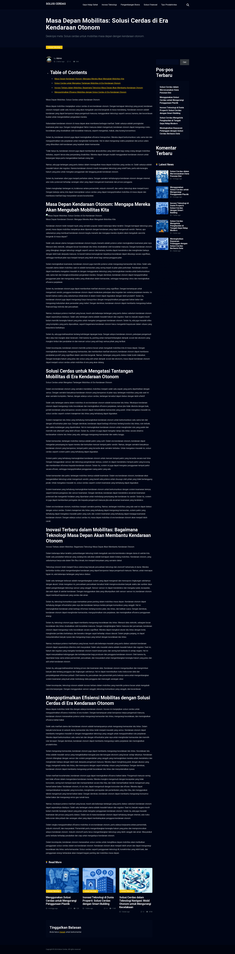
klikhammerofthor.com (165, 287)
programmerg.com (164, 276)
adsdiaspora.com (180, 281)
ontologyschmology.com (166, 304)
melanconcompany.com (166, 264)
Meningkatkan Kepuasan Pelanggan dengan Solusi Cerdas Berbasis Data (171, 131)
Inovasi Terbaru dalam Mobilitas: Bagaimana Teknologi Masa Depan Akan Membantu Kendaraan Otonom (98, 88)
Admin (59, 58)
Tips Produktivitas (169, 5)
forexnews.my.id (181, 278)
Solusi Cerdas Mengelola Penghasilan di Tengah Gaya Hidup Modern (171, 121)
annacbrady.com (174, 284)
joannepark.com (162, 259)
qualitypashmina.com (165, 278)
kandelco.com (176, 259)
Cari (157, 58)
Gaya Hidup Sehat (90, 5)
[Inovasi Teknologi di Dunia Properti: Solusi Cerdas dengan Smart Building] (99, 880)
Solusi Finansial (150, 5)
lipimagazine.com (179, 293)
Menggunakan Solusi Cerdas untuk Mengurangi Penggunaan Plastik (61, 900)
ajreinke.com (161, 284)
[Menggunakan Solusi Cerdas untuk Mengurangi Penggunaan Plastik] (62, 880)
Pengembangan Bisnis (130, 5)
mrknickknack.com (164, 267)
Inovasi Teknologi (109, 5)
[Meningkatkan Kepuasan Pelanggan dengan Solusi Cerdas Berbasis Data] (162, 249)
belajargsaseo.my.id (164, 281)
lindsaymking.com (163, 293)
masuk (62, 932)
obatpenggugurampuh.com (167, 301)
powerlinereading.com (165, 273)
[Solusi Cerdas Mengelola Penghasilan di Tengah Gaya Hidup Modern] (162, 231)
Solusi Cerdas (56, 3)
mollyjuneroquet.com (165, 298)
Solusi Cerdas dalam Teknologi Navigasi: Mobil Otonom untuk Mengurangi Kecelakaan (135, 902)
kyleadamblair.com (172, 290)
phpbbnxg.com (178, 267)
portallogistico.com (164, 270)
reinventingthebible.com (166, 310)
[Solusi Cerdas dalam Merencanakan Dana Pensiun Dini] (162, 182)
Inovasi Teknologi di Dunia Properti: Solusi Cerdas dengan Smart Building (98, 900)
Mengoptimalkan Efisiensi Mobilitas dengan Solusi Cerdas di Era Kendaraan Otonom (90, 92)
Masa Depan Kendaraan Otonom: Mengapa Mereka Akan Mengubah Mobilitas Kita (89, 79)
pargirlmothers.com (164, 307)
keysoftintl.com (162, 261)
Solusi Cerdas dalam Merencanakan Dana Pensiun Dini (169, 90)
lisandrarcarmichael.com (166, 295)
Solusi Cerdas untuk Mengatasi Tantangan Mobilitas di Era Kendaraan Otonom (87, 83)
